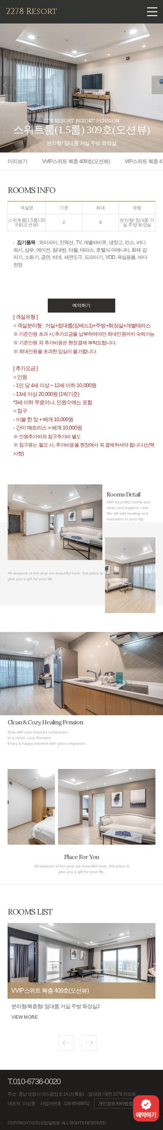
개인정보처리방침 (115, 1103)
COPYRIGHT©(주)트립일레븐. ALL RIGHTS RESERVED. (57, 1123)
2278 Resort (31, 11)
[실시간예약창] (146, 1108)
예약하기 (81, 305)
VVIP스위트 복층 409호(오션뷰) (76, 161)
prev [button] (5, 85)
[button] (66, 1043)
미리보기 (17, 161)
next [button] (157, 85)
